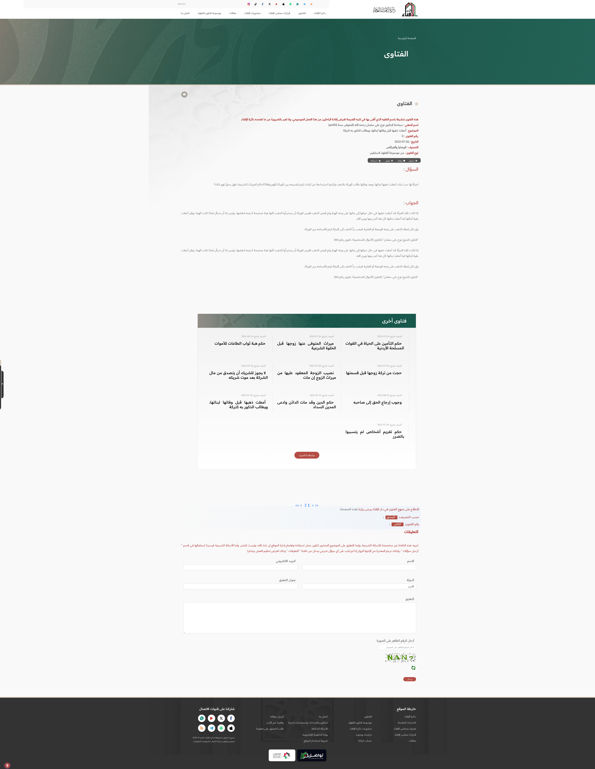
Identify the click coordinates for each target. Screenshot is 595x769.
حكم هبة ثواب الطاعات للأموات (240, 343)
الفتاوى (368, 716)
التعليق (409, 599)
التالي (397, 524)
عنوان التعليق (287, 580)
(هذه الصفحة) (349, 509)
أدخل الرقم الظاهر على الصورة (395, 640)
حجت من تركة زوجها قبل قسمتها (374, 372)
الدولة (410, 580)
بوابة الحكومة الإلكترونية (315, 734)
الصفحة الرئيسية (407, 38)
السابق (390, 517)
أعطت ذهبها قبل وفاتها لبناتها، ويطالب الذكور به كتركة (238, 404)
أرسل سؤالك (277, 716)
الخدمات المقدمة (407, 722)
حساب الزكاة (365, 740)
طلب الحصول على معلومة (270, 728)
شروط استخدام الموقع (316, 740)
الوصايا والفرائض (396, 147)
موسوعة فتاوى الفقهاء (360, 722)
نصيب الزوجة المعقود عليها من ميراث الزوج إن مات (306, 375)
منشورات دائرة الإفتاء (361, 728)
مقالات (412, 740)
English (181, 4)
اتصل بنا (185, 13)
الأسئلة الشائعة (320, 728)
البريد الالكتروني (286, 561)
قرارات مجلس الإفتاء (405, 734)
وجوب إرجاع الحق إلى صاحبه (377, 402)
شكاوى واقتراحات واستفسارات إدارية (308, 722)
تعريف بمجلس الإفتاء (405, 728)
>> (297, 504)
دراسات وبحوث (364, 734)
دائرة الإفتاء (410, 716)
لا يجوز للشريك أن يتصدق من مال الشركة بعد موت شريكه (238, 375)
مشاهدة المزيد (307, 455)
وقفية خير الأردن (275, 722)
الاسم (410, 561)
